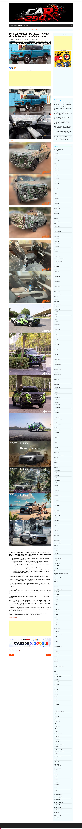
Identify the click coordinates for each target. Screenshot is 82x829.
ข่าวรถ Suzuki (56, 523)
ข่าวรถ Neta (56, 435)
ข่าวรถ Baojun (56, 198)
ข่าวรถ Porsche (57, 470)
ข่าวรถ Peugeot (57, 462)
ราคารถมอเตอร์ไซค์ (57, 768)
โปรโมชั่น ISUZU (57, 726)
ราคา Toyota (56, 696)
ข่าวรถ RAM (56, 477)
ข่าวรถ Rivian (56, 490)
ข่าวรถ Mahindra (57, 407)
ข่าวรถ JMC (56, 357)
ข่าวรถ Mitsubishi (57, 430)
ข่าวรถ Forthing (57, 276)
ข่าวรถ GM (56, 296)
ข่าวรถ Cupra (56, 238)
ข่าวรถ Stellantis (57, 518)
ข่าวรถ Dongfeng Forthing (59, 258)
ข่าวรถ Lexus (56, 382)
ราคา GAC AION (57, 609)
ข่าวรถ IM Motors (57, 329)
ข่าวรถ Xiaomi (56, 555)
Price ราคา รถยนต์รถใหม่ (58, 577)
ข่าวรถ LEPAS (56, 377)
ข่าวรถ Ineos (56, 331)
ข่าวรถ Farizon (56, 264)
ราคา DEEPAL (56, 594)
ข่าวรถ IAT (56, 326)
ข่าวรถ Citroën (56, 236)
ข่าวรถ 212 (56, 165)
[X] (12, 68)
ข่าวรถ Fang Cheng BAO (58, 261)
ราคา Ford (56, 604)
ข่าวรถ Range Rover (57, 480)
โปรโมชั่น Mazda (57, 729)
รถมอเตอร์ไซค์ (56, 764)
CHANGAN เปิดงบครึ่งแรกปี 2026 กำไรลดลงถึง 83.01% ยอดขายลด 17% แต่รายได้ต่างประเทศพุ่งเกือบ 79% (62, 128)
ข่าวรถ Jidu (56, 352)
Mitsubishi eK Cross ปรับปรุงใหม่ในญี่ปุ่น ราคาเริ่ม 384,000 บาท (62, 118)
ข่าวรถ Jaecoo (56, 342)
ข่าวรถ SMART (56, 508)
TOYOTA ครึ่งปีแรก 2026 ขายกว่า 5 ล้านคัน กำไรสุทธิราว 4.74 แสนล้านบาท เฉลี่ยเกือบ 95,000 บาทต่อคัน (62, 122)
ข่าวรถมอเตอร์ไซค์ (57, 765)
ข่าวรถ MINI (56, 427)
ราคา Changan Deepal (58, 589)
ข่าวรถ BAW (56, 201)
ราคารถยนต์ (20, 25)
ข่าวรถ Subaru (56, 520)
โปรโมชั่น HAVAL (57, 718)
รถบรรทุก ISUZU (57, 628)
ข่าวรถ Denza (56, 248)
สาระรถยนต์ (56, 753)
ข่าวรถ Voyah (56, 548)
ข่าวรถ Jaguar (56, 344)
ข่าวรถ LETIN (56, 379)
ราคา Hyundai (56, 622)
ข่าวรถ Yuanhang (57, 563)
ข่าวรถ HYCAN (56, 321)
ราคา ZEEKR (56, 706)
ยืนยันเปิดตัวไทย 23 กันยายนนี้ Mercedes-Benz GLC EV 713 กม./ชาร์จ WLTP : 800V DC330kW (62, 103)
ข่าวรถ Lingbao (56, 392)
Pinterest (19, 650)
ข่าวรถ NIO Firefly (57, 445)
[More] (15, 68)
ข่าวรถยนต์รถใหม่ (13, 25)
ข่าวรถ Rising (56, 487)
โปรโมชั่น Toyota (57, 741)
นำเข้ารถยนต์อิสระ (57, 761)
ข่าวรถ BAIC (56, 193)
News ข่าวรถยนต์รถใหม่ (28, 39)
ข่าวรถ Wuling (56, 553)
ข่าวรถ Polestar (57, 467)
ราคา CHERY (56, 591)
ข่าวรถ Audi (56, 188)
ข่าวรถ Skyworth (57, 505)
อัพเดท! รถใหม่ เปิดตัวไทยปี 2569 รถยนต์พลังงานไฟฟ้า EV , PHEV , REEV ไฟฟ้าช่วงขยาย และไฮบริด (63, 108)
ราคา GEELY (56, 611)
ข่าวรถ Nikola (56, 440)
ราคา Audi (56, 579)
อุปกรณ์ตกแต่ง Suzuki (58, 807)
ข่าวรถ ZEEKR (56, 565)
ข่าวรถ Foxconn (57, 281)
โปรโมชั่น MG (56, 731)
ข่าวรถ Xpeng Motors (58, 558)
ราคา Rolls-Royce (57, 681)
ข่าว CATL (56, 158)
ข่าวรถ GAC (56, 284)
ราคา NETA (56, 656)
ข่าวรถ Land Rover (57, 369)
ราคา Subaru (56, 684)
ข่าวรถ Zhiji (56, 568)
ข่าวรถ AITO (56, 175)
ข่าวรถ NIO (56, 442)
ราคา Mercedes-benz (58, 646)
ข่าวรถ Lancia (56, 367)
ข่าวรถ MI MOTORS (57, 425)
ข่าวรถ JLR (56, 354)
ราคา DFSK (56, 599)
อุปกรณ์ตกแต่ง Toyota (58, 809)
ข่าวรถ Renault (56, 482)
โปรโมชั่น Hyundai (57, 724)
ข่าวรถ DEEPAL (56, 246)
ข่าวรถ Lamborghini (57, 364)
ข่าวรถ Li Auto (56, 384)
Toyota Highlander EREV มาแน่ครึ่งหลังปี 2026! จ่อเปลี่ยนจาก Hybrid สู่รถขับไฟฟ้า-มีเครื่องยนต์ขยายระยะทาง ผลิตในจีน (62, 133)
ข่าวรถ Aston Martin (57, 186)
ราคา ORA (56, 669)
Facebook (10, 650)
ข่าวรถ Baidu (56, 196)
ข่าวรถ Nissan (56, 447)
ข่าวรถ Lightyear (57, 387)
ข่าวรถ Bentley (56, 206)
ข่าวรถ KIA (56, 362)
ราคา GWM (56, 614)
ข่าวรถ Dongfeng (35, 39)
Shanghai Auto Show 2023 (59, 711)
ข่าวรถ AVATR (56, 191)
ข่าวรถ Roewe (56, 492)
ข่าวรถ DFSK (56, 251)
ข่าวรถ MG (56, 422)
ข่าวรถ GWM (56, 301)
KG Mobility (56, 153)
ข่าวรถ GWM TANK (57, 304)
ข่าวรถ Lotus (56, 394)
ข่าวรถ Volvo (56, 545)
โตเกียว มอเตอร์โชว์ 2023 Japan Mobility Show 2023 (62, 574)
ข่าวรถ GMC (56, 299)
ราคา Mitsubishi (57, 654)
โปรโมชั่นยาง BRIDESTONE (59, 744)
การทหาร (55, 759)
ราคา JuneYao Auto (57, 634)
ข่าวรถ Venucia (56, 535)
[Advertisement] (30, 78)
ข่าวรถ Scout (56, 500)
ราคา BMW (56, 584)
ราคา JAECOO (56, 631)
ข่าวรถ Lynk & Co (57, 404)
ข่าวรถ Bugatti (56, 213)
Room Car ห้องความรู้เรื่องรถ (59, 749)
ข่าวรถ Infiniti (56, 334)
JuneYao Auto (56, 150)
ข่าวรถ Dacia (56, 241)
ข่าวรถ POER (56, 465)
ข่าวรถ (55, 163)
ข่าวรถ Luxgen (56, 402)
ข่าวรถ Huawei (56, 319)
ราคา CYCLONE (57, 772)
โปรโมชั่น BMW (57, 713)
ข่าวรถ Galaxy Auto (57, 286)
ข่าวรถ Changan (57, 226)
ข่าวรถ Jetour (56, 349)
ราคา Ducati (56, 774)
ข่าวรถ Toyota (56, 533)
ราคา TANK (56, 689)
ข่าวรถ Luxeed (56, 399)
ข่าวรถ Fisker (56, 271)
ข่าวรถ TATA (56, 528)
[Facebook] (10, 68)
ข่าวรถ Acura (56, 168)
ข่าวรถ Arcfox (56, 183)
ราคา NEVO (56, 659)
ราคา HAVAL (56, 616)
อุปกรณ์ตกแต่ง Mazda (58, 797)
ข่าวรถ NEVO (56, 437)
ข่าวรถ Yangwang (57, 560)
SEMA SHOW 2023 (57, 756)
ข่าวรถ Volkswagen (57, 540)
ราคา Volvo (56, 699)
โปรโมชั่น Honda (57, 721)
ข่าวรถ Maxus (56, 412)
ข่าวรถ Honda (56, 314)
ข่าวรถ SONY (56, 510)
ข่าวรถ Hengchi (57, 309)
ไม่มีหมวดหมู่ (56, 817)
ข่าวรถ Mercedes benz (58, 419)
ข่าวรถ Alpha (56, 181)
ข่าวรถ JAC (56, 339)
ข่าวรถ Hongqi (56, 316)
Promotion (56, 710)
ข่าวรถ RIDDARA (57, 485)
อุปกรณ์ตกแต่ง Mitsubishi (58, 802)
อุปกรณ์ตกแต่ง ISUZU (58, 794)
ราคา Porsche (56, 674)
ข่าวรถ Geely (56, 289)
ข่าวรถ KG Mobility (57, 359)
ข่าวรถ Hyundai (56, 324)
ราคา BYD (56, 586)
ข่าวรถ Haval (56, 306)
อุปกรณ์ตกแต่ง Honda (58, 792)
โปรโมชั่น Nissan (57, 736)
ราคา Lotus (56, 641)
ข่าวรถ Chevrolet (57, 233)
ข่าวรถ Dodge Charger (58, 253)
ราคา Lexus (56, 639)
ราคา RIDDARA (56, 679)
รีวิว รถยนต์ (56, 570)
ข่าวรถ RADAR (56, 475)
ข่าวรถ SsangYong (57, 513)
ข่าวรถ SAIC (56, 497)
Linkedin (16, 650)
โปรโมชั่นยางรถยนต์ (57, 746)
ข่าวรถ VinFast (56, 538)
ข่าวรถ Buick (56, 216)
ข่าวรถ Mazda (56, 414)
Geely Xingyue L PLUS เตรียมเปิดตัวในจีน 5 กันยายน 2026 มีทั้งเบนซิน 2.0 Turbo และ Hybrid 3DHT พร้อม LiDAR (63, 113)
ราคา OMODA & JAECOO (58, 666)
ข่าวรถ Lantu (56, 372)
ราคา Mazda (56, 644)
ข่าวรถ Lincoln (56, 389)
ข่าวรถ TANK (56, 525)
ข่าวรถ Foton (56, 279)
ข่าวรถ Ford (56, 274)
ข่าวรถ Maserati (57, 409)
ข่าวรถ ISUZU (56, 336)
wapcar (10, 617)
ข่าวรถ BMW (56, 211)
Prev (12, 654)
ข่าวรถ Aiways (56, 178)
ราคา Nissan (56, 661)
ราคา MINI (56, 651)
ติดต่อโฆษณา (27, 25)
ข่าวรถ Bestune (57, 208)
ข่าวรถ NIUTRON (57, 450)
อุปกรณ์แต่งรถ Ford (57, 812)
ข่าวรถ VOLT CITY (57, 543)
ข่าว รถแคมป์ (56, 160)
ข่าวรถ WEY (56, 550)
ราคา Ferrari (56, 601)
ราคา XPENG (56, 704)
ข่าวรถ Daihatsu (57, 243)
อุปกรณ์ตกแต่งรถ (57, 790)
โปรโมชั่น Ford (56, 716)
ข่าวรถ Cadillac (56, 221)
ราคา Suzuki (56, 686)
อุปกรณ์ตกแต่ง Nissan (58, 804)
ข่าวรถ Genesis (57, 291)
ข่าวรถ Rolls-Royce (57, 495)
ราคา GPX (56, 777)
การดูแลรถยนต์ (56, 155)
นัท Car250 (12, 39)
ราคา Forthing (56, 606)
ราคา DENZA (56, 596)
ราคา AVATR (56, 581)
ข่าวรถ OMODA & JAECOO (59, 455)
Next (48, 654)
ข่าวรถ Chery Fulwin (57, 231)
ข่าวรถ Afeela (56, 170)
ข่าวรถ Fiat (56, 269)
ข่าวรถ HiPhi (56, 311)
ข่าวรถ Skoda (56, 502)
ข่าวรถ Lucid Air (57, 397)
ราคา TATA (56, 691)
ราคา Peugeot (56, 671)
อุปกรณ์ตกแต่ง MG (57, 799)
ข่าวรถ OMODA (57, 452)
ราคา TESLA (56, 694)
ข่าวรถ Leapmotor (57, 374)
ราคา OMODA (56, 664)
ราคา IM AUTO (56, 624)
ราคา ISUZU (56, 627)
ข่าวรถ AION (56, 173)
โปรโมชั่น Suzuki (57, 739)
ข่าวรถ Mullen (56, 432)
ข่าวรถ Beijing (56, 203)
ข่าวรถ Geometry (57, 294)
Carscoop (11, 140)
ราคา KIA (55, 636)
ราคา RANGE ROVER (58, 676)
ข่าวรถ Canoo (56, 223)
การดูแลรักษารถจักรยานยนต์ (59, 751)
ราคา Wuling (56, 701)
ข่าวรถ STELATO (57, 515)
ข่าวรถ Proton (56, 472)
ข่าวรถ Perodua (57, 460)
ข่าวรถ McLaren (57, 417)
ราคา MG (55, 649)
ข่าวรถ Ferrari (56, 266)
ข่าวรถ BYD (56, 218)
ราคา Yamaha (56, 787)
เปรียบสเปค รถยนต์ (57, 815)
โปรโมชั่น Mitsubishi (57, 734)
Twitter (13, 650)
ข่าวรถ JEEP (56, 347)
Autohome (15, 617)
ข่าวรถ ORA (56, 457)
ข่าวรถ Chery (56, 228)
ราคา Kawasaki (56, 782)
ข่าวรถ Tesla (56, 530)
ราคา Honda (56, 619)
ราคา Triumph (56, 784)
